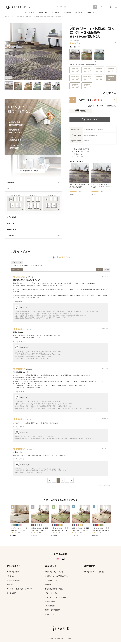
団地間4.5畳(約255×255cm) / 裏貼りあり (75, 77)
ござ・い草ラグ (20, 16)
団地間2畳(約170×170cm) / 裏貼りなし (87, 69)
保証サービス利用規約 (52, 610)
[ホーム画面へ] (5, 16)
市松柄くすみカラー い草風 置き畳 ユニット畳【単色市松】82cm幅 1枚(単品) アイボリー (19, 529)
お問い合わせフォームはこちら (94, 572)
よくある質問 (67, 12)
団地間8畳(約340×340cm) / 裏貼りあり (75, 85)
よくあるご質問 (78, 157)
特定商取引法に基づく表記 (54, 589)
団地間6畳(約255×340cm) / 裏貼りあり (99, 77)
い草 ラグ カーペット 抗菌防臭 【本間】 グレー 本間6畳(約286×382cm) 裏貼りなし (100, 185)
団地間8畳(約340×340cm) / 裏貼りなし (87, 85)
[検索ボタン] (95, 7)
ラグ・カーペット (11, 16)
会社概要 (48, 584)
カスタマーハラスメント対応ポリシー (58, 597)
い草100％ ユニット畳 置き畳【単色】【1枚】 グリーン (60, 529)
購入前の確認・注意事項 (81, 149)
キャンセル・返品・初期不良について (20, 589)
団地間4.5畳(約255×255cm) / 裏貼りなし (87, 77)
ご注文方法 (10, 576)
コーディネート (42, 12)
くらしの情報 (55, 12)
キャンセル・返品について (82, 151)
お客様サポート (25, 265)
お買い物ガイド (79, 12)
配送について (78, 154)
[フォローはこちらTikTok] (63, 559)
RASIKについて (91, 12)
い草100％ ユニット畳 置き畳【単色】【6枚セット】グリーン (39, 529)
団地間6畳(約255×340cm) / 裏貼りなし (111, 77)
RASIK (71, 25)
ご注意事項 (10, 235)
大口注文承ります (51, 580)
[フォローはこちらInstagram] (58, 559)
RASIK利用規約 (50, 601)
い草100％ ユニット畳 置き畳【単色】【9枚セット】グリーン (80, 529)
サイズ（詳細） (12, 217)
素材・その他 (11, 229)
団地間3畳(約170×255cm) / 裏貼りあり (99, 69)
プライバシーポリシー (52, 593)
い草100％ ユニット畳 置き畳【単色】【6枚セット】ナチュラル (101, 529)
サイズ (9, 188)
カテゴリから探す (13, 572)
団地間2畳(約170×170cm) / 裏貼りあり (75, 69)
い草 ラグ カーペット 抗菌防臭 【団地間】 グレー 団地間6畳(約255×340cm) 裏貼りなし (45, 16)
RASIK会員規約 (50, 606)
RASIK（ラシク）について (54, 572)
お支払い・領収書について (16, 580)
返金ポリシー (49, 614)
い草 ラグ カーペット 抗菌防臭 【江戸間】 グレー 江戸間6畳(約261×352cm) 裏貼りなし (79, 185)
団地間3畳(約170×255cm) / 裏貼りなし (111, 69)
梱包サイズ (10, 223)
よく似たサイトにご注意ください (56, 576)
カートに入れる (91, 119)
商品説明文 (10, 182)
